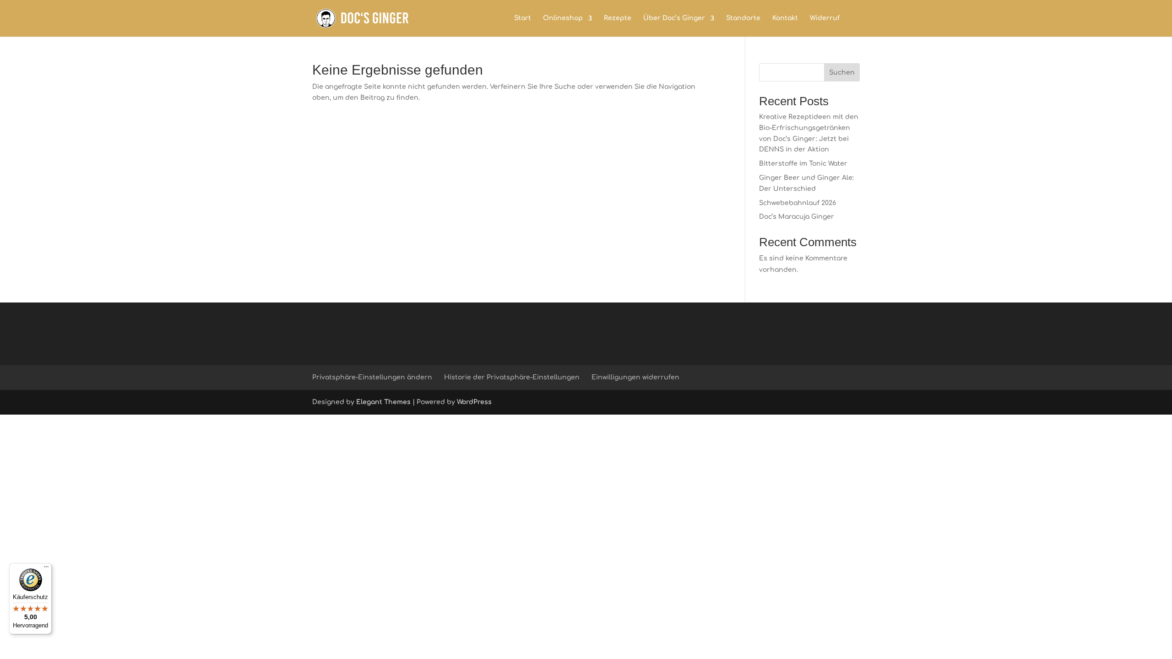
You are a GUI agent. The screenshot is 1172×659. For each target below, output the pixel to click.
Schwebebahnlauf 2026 (797, 203)
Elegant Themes (383, 402)
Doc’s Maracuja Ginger (796, 216)
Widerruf (825, 18)
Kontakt (785, 18)
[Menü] (46, 568)
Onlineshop (563, 18)
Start (522, 18)
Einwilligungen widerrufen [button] (635, 377)
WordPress (474, 402)
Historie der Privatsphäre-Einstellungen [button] (512, 377)
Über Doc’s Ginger (674, 18)
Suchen (842, 72)
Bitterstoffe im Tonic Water (803, 163)
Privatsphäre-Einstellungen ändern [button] (372, 377)
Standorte (743, 18)
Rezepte (617, 18)
